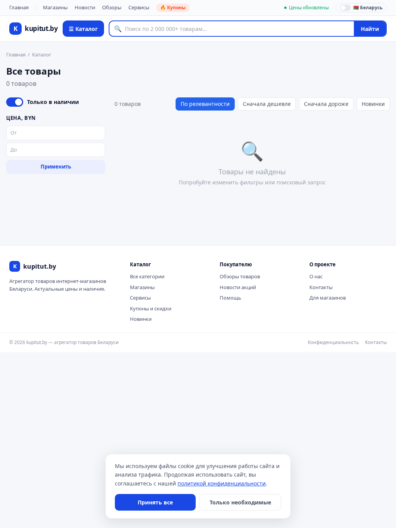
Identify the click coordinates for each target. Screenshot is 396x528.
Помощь (230, 297)
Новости (85, 7)
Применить (56, 166)
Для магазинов (327, 297)
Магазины (55, 7)
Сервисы (138, 7)
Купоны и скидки (150, 308)
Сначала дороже (326, 103)
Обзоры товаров (240, 276)
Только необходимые (240, 502)
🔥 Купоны (173, 7)
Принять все (155, 502)
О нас (316, 276)
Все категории (147, 276)
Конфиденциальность (333, 342)
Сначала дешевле (267, 103)
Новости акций (238, 287)
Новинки (373, 103)
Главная (19, 7)
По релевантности (205, 103)
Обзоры (111, 7)
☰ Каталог (83, 28)
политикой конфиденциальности (222, 483)
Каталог (41, 54)
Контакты (321, 287)
